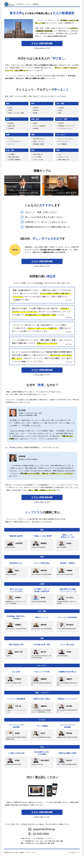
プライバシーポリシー (31, 852)
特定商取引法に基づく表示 (11, 852)
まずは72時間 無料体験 (42, 43)
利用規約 (22, 852)
